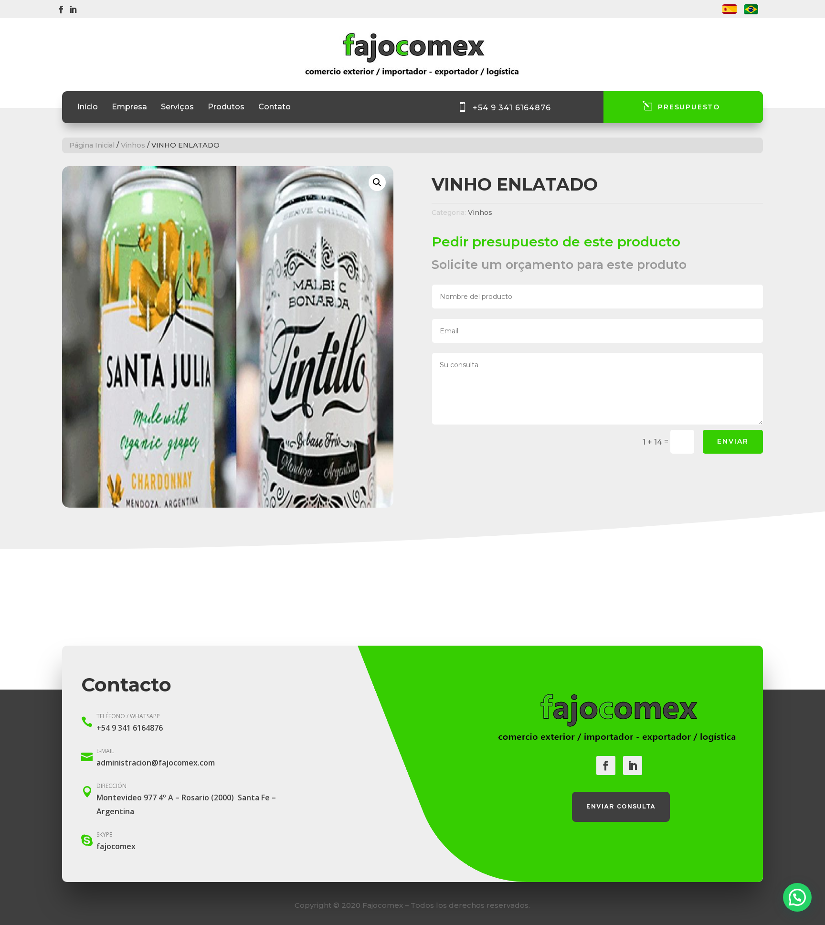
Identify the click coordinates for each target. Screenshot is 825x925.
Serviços (177, 107)
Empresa (129, 107)
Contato (274, 107)
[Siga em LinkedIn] (73, 9)
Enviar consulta (621, 807)
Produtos (226, 107)
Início (87, 107)
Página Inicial (92, 145)
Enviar (733, 441)
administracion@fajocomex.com (155, 762)
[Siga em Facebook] (61, 9)
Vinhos (133, 145)
